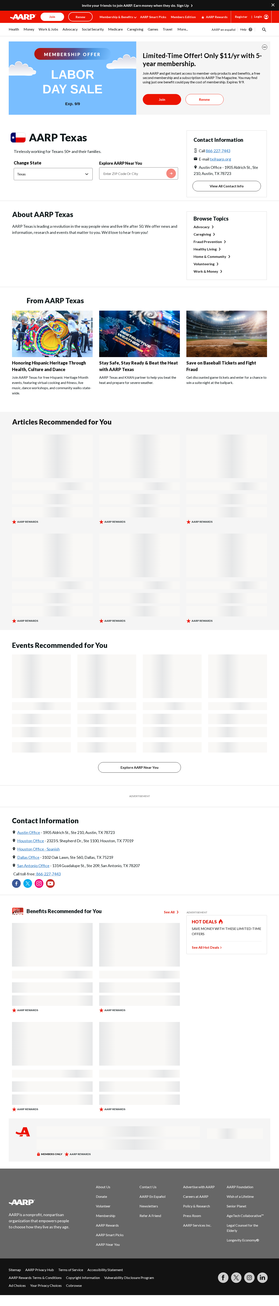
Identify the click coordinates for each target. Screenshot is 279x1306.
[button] (263, 29)
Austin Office (28, 832)
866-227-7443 (218, 150)
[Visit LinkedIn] (262, 1277)
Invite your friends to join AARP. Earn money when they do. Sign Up (135, 5)
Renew (204, 99)
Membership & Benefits (116, 17)
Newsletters (149, 1206)
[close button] (264, 47)
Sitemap (15, 1270)
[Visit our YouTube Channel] (50, 883)
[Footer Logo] (39, 1202)
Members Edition (183, 17)
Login (258, 16)
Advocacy (202, 227)
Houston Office (30, 840)
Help (243, 29)
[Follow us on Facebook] (16, 883)
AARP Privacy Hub (39, 1270)
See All (169, 912)
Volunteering (204, 264)
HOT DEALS (204, 921)
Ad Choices (17, 1285)
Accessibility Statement (105, 1270)
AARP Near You (108, 1244)
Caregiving (202, 234)
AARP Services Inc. (197, 1225)
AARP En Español (152, 1196)
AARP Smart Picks (153, 17)
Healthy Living (205, 249)
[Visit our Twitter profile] (27, 883)
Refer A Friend (150, 1216)
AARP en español (223, 29)
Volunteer (103, 1206)
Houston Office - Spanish (38, 849)
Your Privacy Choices (46, 1285)
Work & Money (206, 271)
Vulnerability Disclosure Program (129, 1277)
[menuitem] (14, 31)
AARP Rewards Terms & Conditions (35, 1277)
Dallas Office (28, 857)
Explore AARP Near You (120, 163)
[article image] (52, 356)
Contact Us (148, 1187)
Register (241, 17)
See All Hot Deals (205, 947)
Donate (101, 1196)
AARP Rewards (217, 17)
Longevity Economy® (243, 1240)
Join (162, 99)
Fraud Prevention (208, 242)
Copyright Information (83, 1277)
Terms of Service (70, 1270)
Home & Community (210, 256)
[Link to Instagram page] (39, 883)
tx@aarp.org (220, 159)
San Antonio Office (33, 865)
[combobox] (138, 173)
